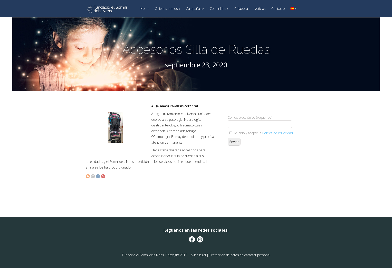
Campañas (195, 9)
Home (144, 9)
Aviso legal (198, 255)
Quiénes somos (167, 9)
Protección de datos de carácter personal (239, 255)
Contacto (278, 9)
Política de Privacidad (277, 133)
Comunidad (219, 9)
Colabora (241, 9)
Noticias (260, 9)
